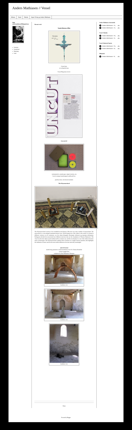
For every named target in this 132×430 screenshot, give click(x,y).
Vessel (19, 17)
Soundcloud (16, 49)
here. (66, 66)
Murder (26, 17)
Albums (13, 17)
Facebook (16, 47)
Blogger (69, 417)
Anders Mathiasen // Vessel (31, 8)
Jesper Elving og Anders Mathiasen (40, 17)
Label (15, 53)
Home (64, 406)
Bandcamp (16, 51)
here (67, 68)
